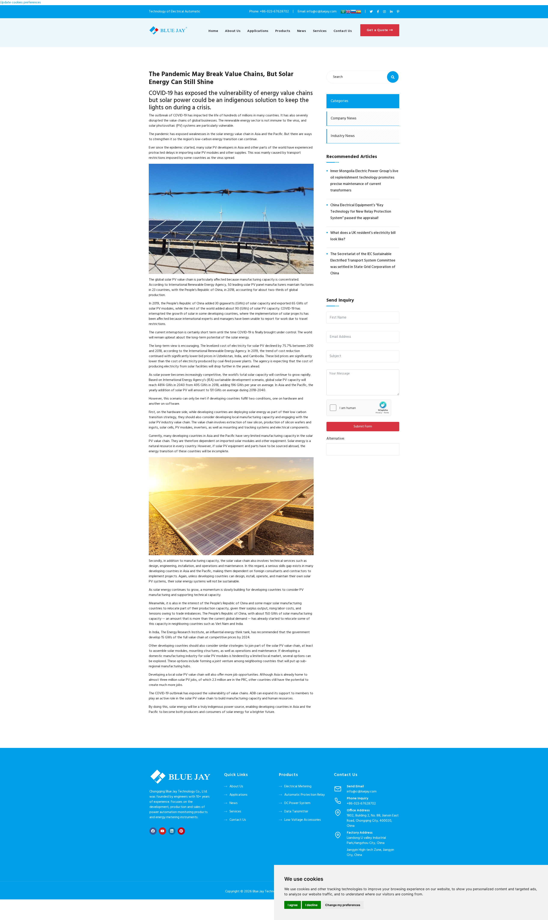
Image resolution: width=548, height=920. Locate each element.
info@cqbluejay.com (362, 791)
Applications (257, 31)
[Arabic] (343, 11)
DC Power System (297, 803)
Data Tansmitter (296, 811)
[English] (348, 11)
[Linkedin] (172, 831)
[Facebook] (153, 831)
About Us (232, 31)
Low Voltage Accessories (302, 819)
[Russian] (353, 11)
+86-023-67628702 (274, 11)
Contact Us (343, 31)
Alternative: (335, 439)
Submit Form (363, 426)
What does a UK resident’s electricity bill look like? (363, 236)
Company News (343, 118)
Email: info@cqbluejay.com (317, 11)
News (301, 31)
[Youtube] (162, 831)
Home (213, 31)
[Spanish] (358, 11)
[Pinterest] (181, 831)
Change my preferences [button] (342, 905)
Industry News (343, 136)
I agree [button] (293, 905)
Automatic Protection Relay (304, 794)
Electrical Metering (297, 786)
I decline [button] (311, 905)
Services (320, 31)
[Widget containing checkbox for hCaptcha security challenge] (358, 408)
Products (282, 31)
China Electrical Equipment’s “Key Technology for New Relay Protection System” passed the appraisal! (360, 211)
